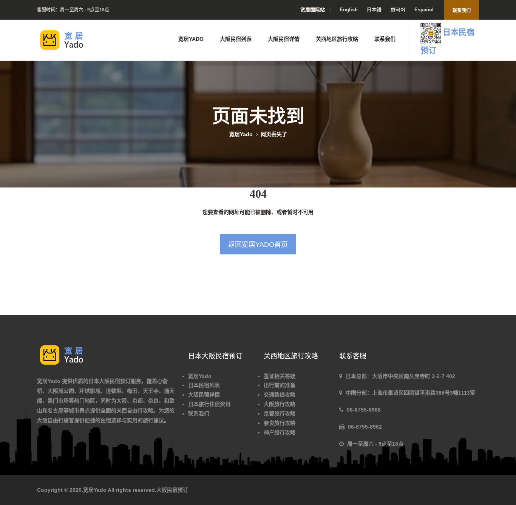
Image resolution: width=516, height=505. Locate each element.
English (349, 9)
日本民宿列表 (204, 385)
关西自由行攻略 (134, 410)
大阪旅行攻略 (279, 404)
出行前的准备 (279, 385)
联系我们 (462, 10)
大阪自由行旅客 (55, 420)
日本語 (374, 9)
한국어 (398, 9)
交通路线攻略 (279, 395)
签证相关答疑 (279, 376)
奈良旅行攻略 (279, 423)
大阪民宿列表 (236, 39)
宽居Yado (191, 39)
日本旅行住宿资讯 (209, 404)
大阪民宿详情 (284, 39)
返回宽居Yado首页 (258, 244)
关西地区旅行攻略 (337, 39)
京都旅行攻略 (279, 414)
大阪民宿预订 (172, 490)
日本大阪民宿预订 (109, 381)
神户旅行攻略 (279, 432)
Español (424, 9)
